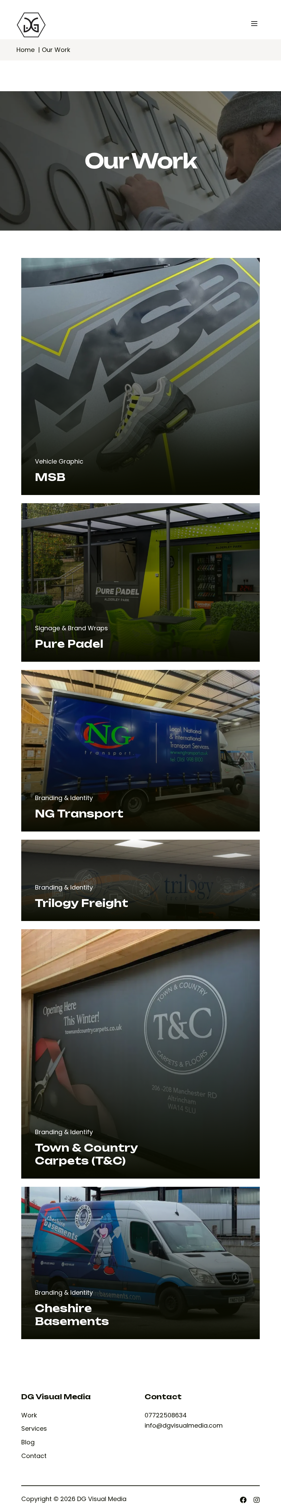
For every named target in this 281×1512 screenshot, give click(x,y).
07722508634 (166, 1415)
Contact (34, 1456)
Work (29, 1415)
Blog (28, 1442)
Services (34, 1429)
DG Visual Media (101, 1499)
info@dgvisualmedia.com (184, 1425)
